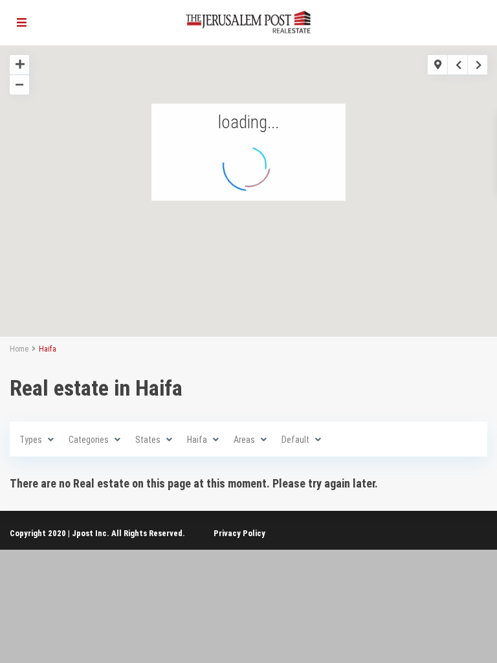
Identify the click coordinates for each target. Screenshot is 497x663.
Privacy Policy (239, 533)
